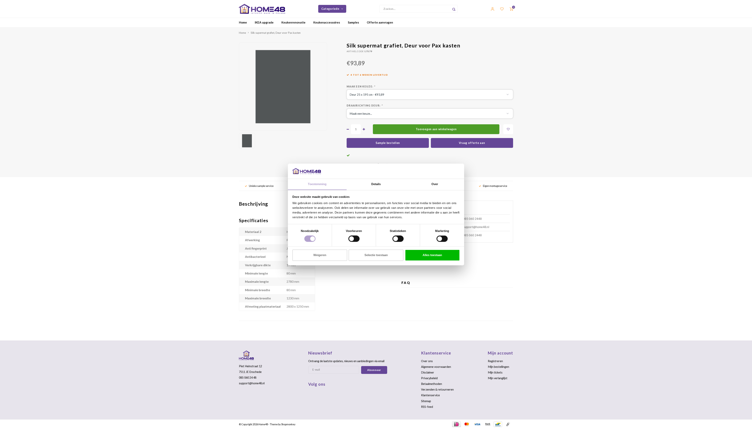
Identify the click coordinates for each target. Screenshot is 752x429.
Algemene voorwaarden (436, 366)
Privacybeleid (429, 378)
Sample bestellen (388, 143)
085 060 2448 (472, 218)
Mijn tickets (495, 372)
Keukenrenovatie (293, 22)
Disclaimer (427, 372)
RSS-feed (427, 406)
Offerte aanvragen (380, 22)
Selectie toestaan (376, 255)
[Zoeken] (454, 9)
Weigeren (319, 255)
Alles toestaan (432, 255)
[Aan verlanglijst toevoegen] (508, 129)
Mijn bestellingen (498, 366)
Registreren (495, 361)
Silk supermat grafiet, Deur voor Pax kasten (276, 32)
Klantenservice (430, 395)
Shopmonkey (288, 424)
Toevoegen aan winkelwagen (436, 129)
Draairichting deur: (364, 105)
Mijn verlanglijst (497, 378)
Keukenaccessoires (326, 22)
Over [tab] (434, 184)
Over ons (427, 361)
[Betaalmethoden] (456, 424)
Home (243, 22)
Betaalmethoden (431, 383)
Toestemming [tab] (317, 184)
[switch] (354, 239)
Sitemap (426, 401)
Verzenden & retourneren (437, 389)
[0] (511, 9)
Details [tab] (376, 184)
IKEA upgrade (264, 22)
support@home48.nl (476, 227)
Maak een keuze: (361, 86)
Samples (353, 22)
